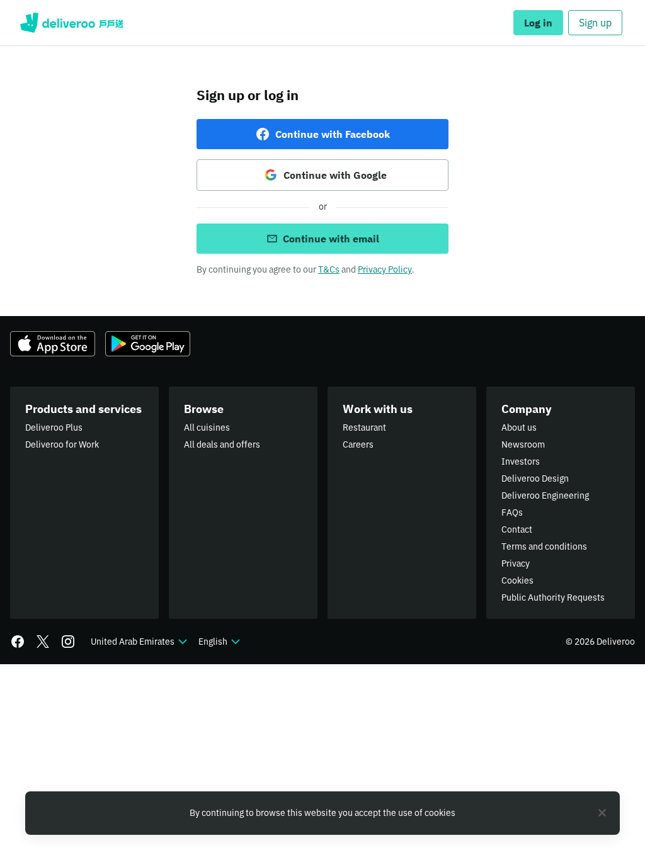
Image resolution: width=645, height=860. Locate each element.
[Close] (602, 812)
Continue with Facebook (332, 134)
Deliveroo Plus (54, 427)
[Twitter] (42, 641)
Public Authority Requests (553, 597)
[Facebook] (17, 641)
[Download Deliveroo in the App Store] (52, 343)
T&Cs (329, 269)
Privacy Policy (385, 269)
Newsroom (523, 444)
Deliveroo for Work (62, 444)
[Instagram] (68, 641)
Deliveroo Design (535, 478)
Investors (520, 461)
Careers (358, 444)
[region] (322, 813)
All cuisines (207, 427)
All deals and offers (222, 444)
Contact (516, 529)
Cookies (517, 580)
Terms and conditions (544, 546)
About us (519, 427)
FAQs (512, 512)
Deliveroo (71, 23)
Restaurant (364, 427)
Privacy (515, 563)
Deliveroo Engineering (545, 495)
